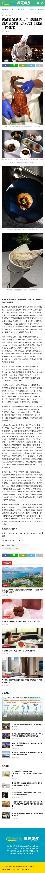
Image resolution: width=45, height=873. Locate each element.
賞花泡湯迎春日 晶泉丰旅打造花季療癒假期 (18, 650)
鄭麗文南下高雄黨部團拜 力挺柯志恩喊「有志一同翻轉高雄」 (27, 744)
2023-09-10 (16, 778)
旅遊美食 (8, 15)
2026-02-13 (16, 788)
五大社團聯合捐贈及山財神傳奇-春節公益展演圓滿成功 (27, 814)
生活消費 (31, 9)
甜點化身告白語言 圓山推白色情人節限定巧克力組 (21, 621)
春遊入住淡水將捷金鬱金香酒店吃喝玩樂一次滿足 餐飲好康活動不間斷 (22, 590)
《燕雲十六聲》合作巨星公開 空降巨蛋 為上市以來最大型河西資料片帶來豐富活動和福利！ (27, 804)
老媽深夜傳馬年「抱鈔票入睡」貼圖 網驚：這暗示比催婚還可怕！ (27, 793)
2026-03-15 (7, 719)
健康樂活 (41, 9)
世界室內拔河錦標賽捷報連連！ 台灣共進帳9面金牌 (27, 725)
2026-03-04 (16, 809)
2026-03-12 (5, 654)
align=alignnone (13, 545)
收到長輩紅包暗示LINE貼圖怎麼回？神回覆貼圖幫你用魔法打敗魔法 (27, 784)
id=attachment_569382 (11, 548)
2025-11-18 (5, 32)
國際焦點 (5, 9)
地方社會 (21, 9)
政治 (13, 9)
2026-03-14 (5, 595)
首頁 (3, 15)
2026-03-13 (5, 624)
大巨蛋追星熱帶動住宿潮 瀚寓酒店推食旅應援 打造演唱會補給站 (22, 681)
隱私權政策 (25, 869)
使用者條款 (16, 869)
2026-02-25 (16, 818)
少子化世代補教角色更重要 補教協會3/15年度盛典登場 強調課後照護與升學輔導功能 (27, 735)
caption (25, 545)
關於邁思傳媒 (6, 869)
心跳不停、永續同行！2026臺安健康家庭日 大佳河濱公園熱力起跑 (27, 753)
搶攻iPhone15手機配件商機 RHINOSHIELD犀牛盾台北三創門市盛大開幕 (27, 774)
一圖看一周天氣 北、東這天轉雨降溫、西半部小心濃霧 (22, 714)
